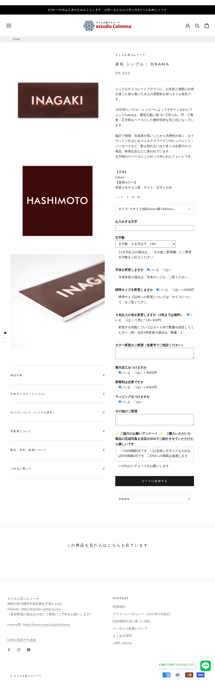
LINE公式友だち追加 (21, 640)
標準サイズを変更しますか (134, 290)
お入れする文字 (126, 221)
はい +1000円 (184, 290)
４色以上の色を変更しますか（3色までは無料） (149, 315)
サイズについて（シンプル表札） (33, 412)
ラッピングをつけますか (132, 397)
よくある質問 (122, 636)
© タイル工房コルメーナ (26, 675)
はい (168, 270)
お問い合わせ (122, 643)
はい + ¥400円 (146, 387)
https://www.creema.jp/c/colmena (46, 624)
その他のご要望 (126, 411)
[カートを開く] (207, 25)
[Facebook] (127, 197)
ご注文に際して (21, 468)
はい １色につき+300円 (144, 320)
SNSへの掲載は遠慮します (169, 456)
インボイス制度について (130, 628)
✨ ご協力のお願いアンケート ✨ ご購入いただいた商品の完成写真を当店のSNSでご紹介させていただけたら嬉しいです (154, 438)
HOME (16, 39)
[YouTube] (28, 649)
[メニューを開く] (8, 25)
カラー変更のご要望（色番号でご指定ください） (150, 345)
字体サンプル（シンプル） (28, 393)
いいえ (154, 270)
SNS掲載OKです (135, 451)
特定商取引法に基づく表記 (132, 621)
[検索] (197, 25)
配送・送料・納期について (28, 449)
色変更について (21, 431)
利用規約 (119, 607)
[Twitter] (133, 197)
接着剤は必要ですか (129, 382)
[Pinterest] (138, 197)
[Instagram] (18, 649)
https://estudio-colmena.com (41, 609)
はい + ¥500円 (146, 373)
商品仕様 (16, 375)
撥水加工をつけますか (131, 367)
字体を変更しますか (129, 270)
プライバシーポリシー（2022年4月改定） (143, 614)
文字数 (120, 237)
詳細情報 (124, 498)
